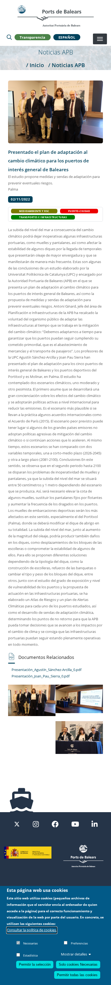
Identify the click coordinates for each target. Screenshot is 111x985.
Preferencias (79, 943)
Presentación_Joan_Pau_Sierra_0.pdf (41, 676)
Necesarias (30, 943)
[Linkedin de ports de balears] (94, 823)
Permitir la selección (35, 964)
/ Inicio (35, 65)
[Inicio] (55, 16)
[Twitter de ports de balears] (17, 823)
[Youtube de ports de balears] (75, 823)
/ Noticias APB (66, 65)
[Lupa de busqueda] (9, 37)
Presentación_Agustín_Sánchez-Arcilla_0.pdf (46, 669)
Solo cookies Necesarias (78, 964)
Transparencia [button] (32, 37)
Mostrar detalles (74, 954)
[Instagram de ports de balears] (35, 823)
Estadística (30, 955)
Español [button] (66, 37)
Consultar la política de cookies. (32, 930)
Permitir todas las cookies (77, 975)
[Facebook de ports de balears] (55, 823)
